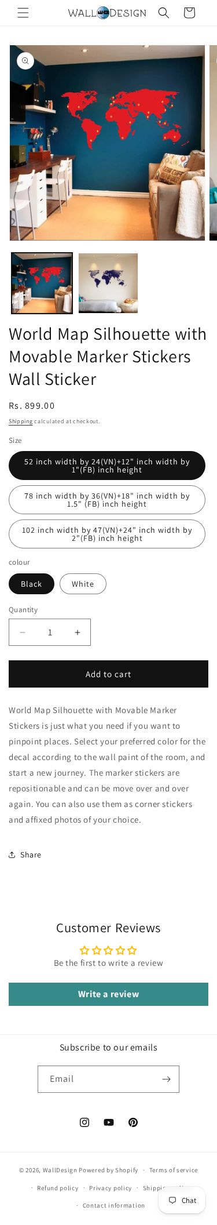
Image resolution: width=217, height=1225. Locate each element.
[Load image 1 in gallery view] (42, 283)
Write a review (108, 994)
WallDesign (60, 1170)
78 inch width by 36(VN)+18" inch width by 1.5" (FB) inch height (107, 499)
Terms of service (173, 1170)
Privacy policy (110, 1188)
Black (31, 584)
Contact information (114, 1205)
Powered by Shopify (108, 1170)
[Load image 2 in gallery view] (108, 283)
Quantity (23, 610)
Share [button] (31, 854)
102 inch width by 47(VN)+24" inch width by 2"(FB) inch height (107, 534)
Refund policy (57, 1188)
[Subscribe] (166, 1079)
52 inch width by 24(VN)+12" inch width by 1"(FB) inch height (107, 465)
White (83, 584)
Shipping (21, 421)
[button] (23, 13)
